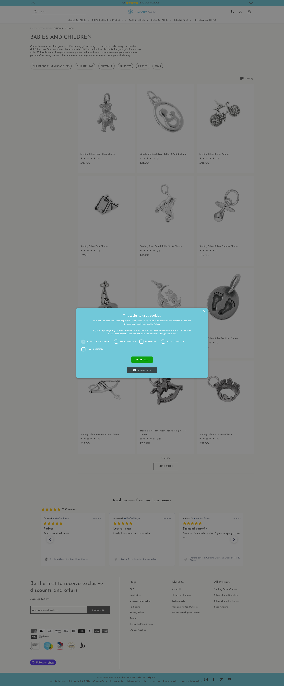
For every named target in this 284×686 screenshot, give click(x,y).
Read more (170, 333)
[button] (142, 370)
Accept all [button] (142, 359)
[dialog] (142, 343)
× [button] (204, 311)
